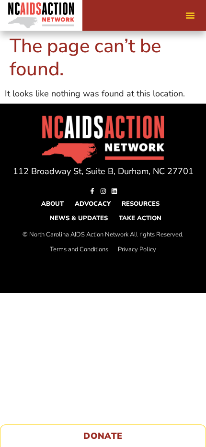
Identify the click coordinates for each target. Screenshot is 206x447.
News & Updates (79, 218)
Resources (141, 204)
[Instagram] (103, 191)
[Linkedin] (114, 191)
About (52, 204)
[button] (190, 15)
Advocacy (93, 204)
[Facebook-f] (92, 191)
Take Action (140, 218)
